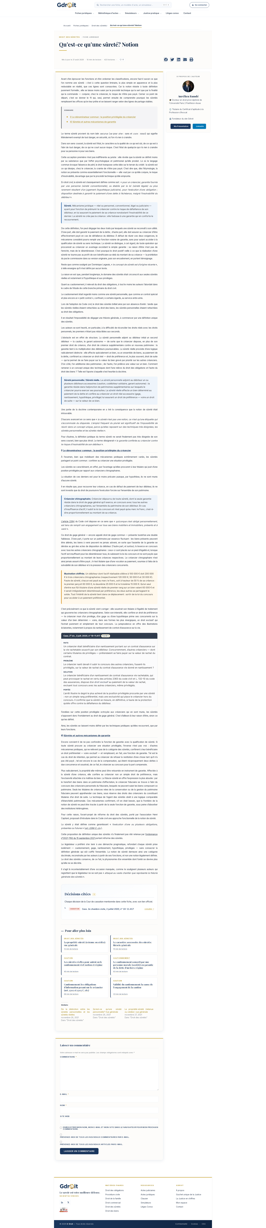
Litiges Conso (147, 1207)
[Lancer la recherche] (98, 5)
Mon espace (181, 1203)
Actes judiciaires (148, 1190)
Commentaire (68, 1057)
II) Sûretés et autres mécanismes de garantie (93, 122)
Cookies (194, 1224)
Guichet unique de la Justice (188, 1194)
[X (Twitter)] (68, 1202)
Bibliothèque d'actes (108, 13)
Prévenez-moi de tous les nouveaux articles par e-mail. (91, 1144)
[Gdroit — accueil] (66, 5)
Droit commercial (113, 1203)
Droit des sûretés (99, 25)
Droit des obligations (114, 1190)
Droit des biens (112, 1211)
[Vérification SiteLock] (64, 1210)
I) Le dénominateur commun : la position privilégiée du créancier (103, 117)
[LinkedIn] (62, 1202)
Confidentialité (181, 1224)
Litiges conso (172, 13)
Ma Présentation (181, 126)
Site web (65, 1116)
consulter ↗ (149, 909)
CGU (204, 1224)
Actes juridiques (148, 1194)
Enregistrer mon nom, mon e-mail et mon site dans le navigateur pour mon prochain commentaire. (110, 1128)
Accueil (66, 25)
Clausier (144, 1198)
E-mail (64, 1094)
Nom (63, 1105)
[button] (165, 59)
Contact (187, 13)
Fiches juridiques (83, 13)
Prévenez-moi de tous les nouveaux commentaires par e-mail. (95, 1137)
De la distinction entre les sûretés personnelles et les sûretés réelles (75, 1012)
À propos (180, 1190)
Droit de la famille (113, 1198)
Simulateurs (131, 13)
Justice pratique (151, 13)
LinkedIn (200, 126)
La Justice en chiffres (185, 1198)
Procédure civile (112, 1194)
